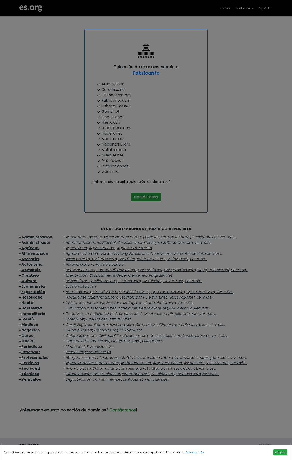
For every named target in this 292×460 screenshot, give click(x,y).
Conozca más (195, 452)
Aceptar (280, 452)
